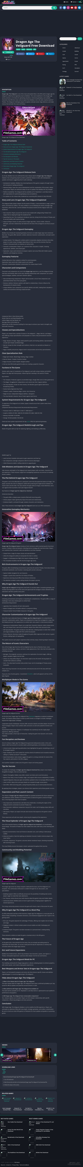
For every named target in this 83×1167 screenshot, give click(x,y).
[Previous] (2, 1055)
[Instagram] (68, 7)
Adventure (29, 49)
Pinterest (41, 53)
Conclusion (6, 168)
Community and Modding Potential (12, 164)
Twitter (30, 53)
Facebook (21, 53)
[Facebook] (60, 7)
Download (9, 52)
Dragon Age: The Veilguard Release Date (14, 144)
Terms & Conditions (24, 1165)
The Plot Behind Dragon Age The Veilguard (14, 151)
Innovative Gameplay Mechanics (12, 154)
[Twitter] (64, 7)
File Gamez (17, 1162)
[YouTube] (72, 7)
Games (74, 2)
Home (66, 2)
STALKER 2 (30, 674)
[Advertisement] (41, 23)
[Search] (54, 8)
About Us (3, 1165)
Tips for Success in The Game (11, 159)
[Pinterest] (75, 7)
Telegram (51, 53)
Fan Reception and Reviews (10, 156)
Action (23, 49)
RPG (35, 49)
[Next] (55, 1055)
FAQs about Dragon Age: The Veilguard (13, 166)
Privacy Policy (15, 1165)
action (28, 421)
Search (79, 39)
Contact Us (8, 1165)
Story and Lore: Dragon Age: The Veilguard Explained (17, 147)
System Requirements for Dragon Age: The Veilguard (17, 149)
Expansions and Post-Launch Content (13, 161)
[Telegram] (79, 7)
